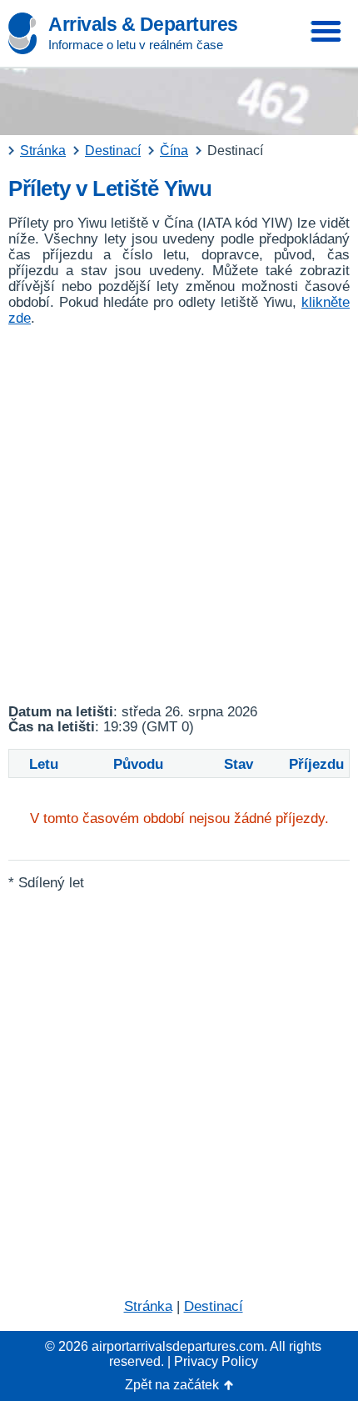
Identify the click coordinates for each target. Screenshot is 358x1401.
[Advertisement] (179, 515)
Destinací (213, 1306)
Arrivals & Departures (143, 24)
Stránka (148, 1306)
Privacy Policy (216, 1361)
